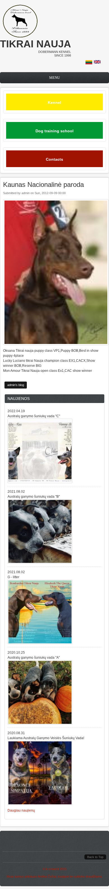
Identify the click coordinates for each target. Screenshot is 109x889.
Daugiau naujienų (21, 810)
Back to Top (95, 857)
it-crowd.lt (52, 869)
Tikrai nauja (35, 44)
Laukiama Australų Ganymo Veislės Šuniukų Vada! (46, 738)
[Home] (20, 36)
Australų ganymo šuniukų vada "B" (34, 497)
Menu (54, 77)
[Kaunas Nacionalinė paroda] (89, 63)
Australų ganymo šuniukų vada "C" (34, 416)
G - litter (13, 577)
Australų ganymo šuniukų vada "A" (34, 658)
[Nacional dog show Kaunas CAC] (97, 62)
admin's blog (15, 385)
